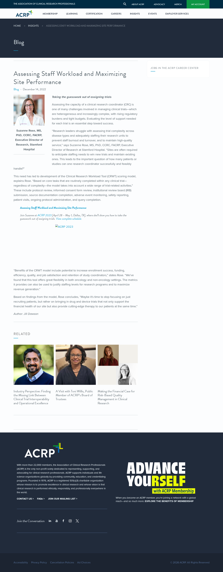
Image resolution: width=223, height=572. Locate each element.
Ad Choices (83, 562)
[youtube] (56, 520)
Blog (16, 89)
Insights (33, 26)
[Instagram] (70, 521)
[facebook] (63, 520)
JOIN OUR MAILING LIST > (62, 498)
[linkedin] (50, 520)
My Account (198, 4)
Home (17, 26)
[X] (77, 521)
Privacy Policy (39, 562)
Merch (178, 4)
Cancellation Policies (62, 562)
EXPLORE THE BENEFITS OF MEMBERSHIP (169, 501)
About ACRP (138, 4)
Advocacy (159, 4)
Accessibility (21, 562)
